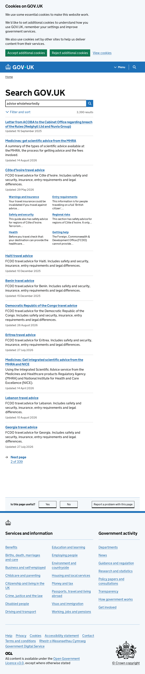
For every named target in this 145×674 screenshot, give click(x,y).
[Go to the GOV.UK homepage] (19, 67)
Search (89, 103)
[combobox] (45, 103)
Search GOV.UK (46, 92)
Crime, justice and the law (24, 596)
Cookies (35, 636)
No (72, 504)
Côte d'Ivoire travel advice (25, 170)
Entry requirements (64, 197)
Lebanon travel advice (21, 398)
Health (13, 232)
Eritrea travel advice (20, 335)
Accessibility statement (62, 636)
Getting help (60, 232)
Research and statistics (115, 571)
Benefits (11, 547)
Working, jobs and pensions (71, 612)
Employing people (65, 555)
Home (9, 77)
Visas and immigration (67, 604)
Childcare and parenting (22, 575)
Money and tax (62, 583)
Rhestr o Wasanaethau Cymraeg (62, 641)
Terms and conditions (20, 641)
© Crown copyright (126, 663)
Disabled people (17, 604)
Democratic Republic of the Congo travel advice (41, 306)
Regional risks (61, 214)
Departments (108, 547)
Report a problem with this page (113, 504)
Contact (88, 636)
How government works (115, 599)
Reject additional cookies (70, 53)
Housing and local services (71, 575)
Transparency (108, 591)
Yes (51, 504)
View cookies (102, 53)
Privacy (21, 636)
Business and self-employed (25, 567)
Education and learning (68, 547)
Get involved (107, 607)
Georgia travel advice (21, 427)
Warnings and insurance (24, 197)
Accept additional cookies (26, 53)
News (102, 555)
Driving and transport (20, 612)
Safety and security (21, 214)
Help (8, 636)
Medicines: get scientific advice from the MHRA (40, 141)
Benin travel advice (19, 281)
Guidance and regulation (116, 563)
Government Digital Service (25, 646)
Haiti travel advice (19, 256)
